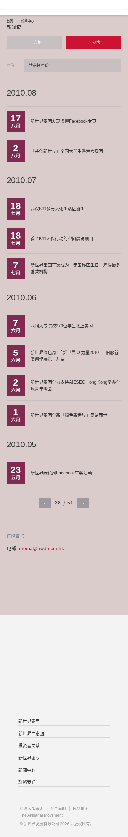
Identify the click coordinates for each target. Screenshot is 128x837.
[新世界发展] (38, 7)
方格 (37, 42)
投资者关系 (29, 745)
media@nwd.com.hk (41, 548)
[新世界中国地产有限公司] (64, 667)
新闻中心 (27, 21)
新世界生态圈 (31, 733)
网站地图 (81, 809)
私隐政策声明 (31, 809)
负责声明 (58, 809)
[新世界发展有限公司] (64, 641)
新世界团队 (29, 757)
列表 (96, 42)
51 (70, 502)
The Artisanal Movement (41, 815)
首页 (10, 21)
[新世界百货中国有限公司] (64, 693)
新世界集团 (29, 721)
